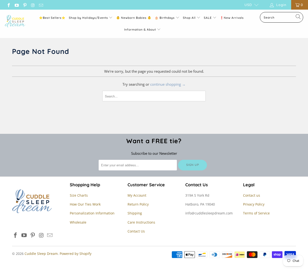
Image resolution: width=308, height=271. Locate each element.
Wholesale (78, 222)
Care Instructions (141, 222)
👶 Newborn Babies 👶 (133, 17)
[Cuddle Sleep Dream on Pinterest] (24, 4)
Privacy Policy (253, 204)
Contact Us (136, 231)
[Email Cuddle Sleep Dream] (40, 4)
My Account (137, 195)
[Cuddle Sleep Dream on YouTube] (16, 4)
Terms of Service (256, 213)
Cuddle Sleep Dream (41, 253)
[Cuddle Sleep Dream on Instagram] (32, 4)
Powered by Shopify (75, 253)
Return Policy (138, 204)
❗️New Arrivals (232, 17)
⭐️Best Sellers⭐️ (52, 17)
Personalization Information (92, 213)
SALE (208, 17)
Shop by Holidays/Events (88, 17)
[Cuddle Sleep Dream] (15, 21)
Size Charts (79, 195)
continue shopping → (168, 84)
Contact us (251, 195)
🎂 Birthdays (165, 17)
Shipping (135, 213)
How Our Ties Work (85, 204)
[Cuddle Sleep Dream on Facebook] (8, 4)
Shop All (189, 17)
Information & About (140, 29)
